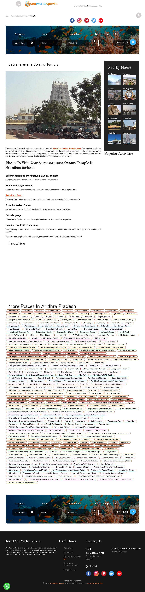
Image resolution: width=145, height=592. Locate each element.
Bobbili (112, 442)
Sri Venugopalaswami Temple (86, 341)
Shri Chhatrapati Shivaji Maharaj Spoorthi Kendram (27, 412)
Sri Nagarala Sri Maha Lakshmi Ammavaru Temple (27, 366)
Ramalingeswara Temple (18, 399)
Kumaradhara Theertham (41, 467)
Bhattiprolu (104, 396)
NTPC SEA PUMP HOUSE (102, 375)
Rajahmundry (82, 311)
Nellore (39, 311)
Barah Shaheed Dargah (98, 399)
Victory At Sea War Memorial (67, 387)
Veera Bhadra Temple (16, 442)
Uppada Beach (53, 421)
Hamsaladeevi (46, 326)
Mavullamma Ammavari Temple (35, 470)
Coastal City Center (126, 470)
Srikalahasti (111, 311)
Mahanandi (30, 409)
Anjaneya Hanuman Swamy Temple (39, 476)
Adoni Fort (53, 452)
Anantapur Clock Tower (39, 442)
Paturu (60, 399)
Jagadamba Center (91, 387)
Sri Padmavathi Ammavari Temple (76, 338)
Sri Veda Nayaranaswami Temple (47, 350)
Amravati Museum (56, 393)
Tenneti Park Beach (66, 375)
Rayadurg (87, 323)
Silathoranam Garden (128, 335)
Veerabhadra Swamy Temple (54, 433)
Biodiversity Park (15, 384)
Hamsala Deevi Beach (65, 332)
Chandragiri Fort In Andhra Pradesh (22, 347)
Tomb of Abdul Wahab (98, 406)
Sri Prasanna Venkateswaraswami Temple (60, 353)
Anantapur (12, 317)
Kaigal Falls (115, 323)
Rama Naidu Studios (112, 387)
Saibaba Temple (14, 409)
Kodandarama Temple (17, 436)
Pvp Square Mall (36, 369)
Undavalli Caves (58, 357)
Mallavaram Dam (63, 449)
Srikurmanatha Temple (31, 473)
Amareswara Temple (35, 393)
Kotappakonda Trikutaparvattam (49, 396)
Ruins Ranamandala (59, 455)
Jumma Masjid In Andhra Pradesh (99, 412)
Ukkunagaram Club (74, 390)
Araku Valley (84, 314)
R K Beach (48, 372)
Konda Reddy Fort (31, 406)
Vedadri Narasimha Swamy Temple (45, 338)
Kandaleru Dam (69, 403)
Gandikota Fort (74, 430)
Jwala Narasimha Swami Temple (109, 445)
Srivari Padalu (70, 350)
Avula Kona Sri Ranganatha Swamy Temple (115, 479)
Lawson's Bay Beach (16, 335)
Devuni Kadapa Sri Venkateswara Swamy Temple (109, 433)
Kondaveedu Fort (113, 393)
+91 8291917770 (95, 551)
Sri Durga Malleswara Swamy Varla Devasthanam (27, 357)
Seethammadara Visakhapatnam (21, 387)
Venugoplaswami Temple (53, 406)
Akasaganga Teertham (106, 335)
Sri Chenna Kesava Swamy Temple (44, 436)
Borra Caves (51, 320)
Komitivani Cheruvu (80, 455)
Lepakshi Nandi (82, 467)
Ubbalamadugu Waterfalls (18, 461)
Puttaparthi (27, 314)
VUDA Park (91, 390)
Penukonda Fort (47, 439)
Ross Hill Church (44, 378)
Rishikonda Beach (84, 320)
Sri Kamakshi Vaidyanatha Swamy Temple (96, 436)
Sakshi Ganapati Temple (49, 409)
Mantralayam (127, 311)
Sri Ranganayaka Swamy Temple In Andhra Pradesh (85, 415)
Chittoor (60, 317)
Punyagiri (124, 442)
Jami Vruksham (68, 445)
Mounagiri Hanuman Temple (107, 439)
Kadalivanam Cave (121, 326)
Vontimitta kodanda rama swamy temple (23, 433)
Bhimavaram (13, 470)
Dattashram (128, 458)
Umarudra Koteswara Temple (113, 473)
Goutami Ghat (73, 424)
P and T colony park (16, 458)
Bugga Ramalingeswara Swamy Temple (44, 479)
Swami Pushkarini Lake (17, 338)
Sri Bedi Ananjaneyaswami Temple (53, 347)
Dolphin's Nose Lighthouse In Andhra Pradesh (108, 381)
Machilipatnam (52, 311)
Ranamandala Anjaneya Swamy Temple (23, 415)
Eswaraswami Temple (52, 415)
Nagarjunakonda (104, 317)
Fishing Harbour (37, 381)
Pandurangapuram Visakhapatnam (69, 378)
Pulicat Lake (52, 403)
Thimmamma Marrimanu (68, 439)
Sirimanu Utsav (85, 445)
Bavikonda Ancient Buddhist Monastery (109, 384)
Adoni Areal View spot (38, 455)
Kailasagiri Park (32, 372)
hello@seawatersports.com (126, 548)
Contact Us (69, 552)
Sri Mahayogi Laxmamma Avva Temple (66, 412)
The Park (82, 375)
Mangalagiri (70, 396)
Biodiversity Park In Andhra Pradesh (22, 482)
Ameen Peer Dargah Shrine (96, 430)
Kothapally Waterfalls (109, 390)
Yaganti (38, 320)
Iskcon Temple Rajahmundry (51, 424)
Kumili (84, 442)
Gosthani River (70, 442)
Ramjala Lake (111, 452)
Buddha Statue (117, 406)
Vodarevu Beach (111, 449)
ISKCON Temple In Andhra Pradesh (22, 439)
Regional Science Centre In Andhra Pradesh (97, 350)
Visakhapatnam (42, 314)
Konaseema (97, 311)
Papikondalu (13, 311)
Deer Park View (40, 344)
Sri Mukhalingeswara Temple (56, 473)
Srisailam (48, 317)
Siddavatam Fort (69, 436)
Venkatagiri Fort (36, 403)
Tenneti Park (84, 384)
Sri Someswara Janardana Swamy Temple (69, 470)
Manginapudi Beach (63, 458)
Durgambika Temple (63, 467)
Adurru (67, 421)
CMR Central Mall (15, 393)
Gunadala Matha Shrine (58, 360)
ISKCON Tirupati (109, 341)
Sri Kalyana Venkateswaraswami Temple (24, 353)
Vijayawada (117, 314)
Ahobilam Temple (71, 323)
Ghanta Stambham (49, 445)
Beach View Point (54, 390)
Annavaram (13, 314)
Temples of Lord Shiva (110, 458)
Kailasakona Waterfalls (89, 461)
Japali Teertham (95, 344)
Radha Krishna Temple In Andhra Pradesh (67, 366)
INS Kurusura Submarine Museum (90, 372)
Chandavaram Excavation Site (87, 449)
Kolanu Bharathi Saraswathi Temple (22, 418)
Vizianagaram (74, 317)
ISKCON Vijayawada (127, 357)
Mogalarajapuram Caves (18, 363)
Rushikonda (113, 372)
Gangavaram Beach (87, 332)
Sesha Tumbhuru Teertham (19, 344)
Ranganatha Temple (76, 399)
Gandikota (131, 314)
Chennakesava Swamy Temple (40, 449)
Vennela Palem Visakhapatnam (20, 378)
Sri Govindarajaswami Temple (58, 341)
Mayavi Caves (45, 335)
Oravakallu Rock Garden (50, 323)
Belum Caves (14, 406)
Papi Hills (130, 421)
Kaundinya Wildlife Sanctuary (84, 464)
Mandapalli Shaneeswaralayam (87, 427)
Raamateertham (99, 442)
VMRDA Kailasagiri (64, 372)
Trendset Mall (77, 360)
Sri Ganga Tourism (56, 430)
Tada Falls (105, 326)
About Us (68, 548)
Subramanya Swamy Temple (43, 363)
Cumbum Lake (62, 326)
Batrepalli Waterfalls (16, 479)
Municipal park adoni (16, 455)
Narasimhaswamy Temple (42, 399)
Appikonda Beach (107, 332)
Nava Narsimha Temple (73, 409)
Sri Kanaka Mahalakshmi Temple (41, 375)
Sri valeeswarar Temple (17, 467)
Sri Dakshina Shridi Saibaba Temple (106, 455)
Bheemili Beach (14, 372)
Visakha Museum (67, 384)
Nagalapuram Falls (40, 461)
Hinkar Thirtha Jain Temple (98, 360)
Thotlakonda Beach (16, 375)
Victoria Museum (112, 366)
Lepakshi (67, 311)
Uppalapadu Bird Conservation (20, 396)
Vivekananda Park (114, 421)
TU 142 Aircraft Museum (97, 378)
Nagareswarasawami (76, 406)
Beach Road (124, 332)
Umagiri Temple (14, 476)
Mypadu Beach (14, 329)
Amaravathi (70, 314)
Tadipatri (128, 323)
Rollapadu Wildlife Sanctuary (19, 320)
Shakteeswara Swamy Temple (102, 470)
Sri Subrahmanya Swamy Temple (55, 464)
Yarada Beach (73, 329)
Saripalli (56, 442)
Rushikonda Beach (55, 369)
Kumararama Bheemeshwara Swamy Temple (25, 421)
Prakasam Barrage (77, 357)
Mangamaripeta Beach (17, 381)
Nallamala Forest (47, 418)
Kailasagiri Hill (32, 384)
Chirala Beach (29, 326)
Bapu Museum (94, 366)
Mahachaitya (96, 393)
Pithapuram (96, 418)
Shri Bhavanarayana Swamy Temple (72, 418)
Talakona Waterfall (76, 344)
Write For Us (70, 570)
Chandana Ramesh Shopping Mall (116, 461)
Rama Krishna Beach (54, 329)
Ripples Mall (99, 363)
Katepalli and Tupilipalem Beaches (108, 403)
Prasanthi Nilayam (65, 476)
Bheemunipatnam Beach (114, 329)
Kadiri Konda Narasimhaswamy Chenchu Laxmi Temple (98, 476)
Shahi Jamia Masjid (92, 452)
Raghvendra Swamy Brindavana (100, 409)
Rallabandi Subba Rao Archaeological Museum (26, 430)
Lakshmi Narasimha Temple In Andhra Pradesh (26, 452)
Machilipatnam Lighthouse (86, 458)
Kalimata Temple (45, 387)
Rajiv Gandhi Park (67, 363)
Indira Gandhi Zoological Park (19, 332)
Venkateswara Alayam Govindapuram (23, 445)
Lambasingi (101, 323)
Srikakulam (13, 473)
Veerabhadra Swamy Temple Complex (108, 467)
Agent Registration (72, 557)
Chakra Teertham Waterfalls (82, 347)
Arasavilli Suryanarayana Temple (85, 473)
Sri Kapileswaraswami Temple (64, 461)
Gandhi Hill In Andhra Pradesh (125, 360)
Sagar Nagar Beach (119, 378)
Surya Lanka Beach (33, 329)
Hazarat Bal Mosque (16, 369)
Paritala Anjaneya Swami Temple (102, 357)
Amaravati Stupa (120, 396)
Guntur (36, 317)
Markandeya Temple (62, 427)
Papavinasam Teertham (115, 344)
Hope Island (80, 421)
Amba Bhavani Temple (71, 452)
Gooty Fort (87, 439)
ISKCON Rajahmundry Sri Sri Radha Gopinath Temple (29, 427)
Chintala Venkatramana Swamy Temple (79, 479)
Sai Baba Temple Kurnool (126, 409)
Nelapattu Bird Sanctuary (122, 399)
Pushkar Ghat (104, 424)
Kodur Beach (85, 403)
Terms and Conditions (72, 580)
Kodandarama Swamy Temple (93, 353)
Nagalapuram (14, 326)
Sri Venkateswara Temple (82, 335)
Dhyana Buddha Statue (77, 393)
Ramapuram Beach (91, 329)
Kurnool (25, 317)
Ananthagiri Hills (101, 314)
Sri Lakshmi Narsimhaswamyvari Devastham (25, 390)
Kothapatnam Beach (43, 332)
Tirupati (57, 314)
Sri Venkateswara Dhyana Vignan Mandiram (25, 341)
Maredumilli (13, 323)
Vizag (32, 335)
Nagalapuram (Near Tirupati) (84, 326)
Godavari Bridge (29, 424)
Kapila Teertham (58, 344)
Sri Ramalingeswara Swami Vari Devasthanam (26, 360)
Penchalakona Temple (17, 403)
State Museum (96, 421)
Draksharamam (29, 323)
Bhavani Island (102, 320)
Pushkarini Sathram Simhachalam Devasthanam (67, 381)
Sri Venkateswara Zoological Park (110, 347)
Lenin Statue (84, 363)
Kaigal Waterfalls (107, 464)
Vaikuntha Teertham (127, 350)
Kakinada (27, 311)
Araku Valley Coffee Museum (95, 369)
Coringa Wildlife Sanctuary (123, 320)
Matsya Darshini (49, 384)
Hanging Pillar (62, 335)
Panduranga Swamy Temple (39, 458)
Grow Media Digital (95, 582)
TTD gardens (100, 338)
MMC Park (129, 455)
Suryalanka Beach (87, 396)
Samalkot (88, 317)
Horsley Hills (67, 320)
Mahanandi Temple (16, 449)
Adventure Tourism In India (71, 564)
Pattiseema (13, 424)
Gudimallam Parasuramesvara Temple (23, 464)
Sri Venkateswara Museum (19, 350)
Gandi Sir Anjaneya (78, 433)
